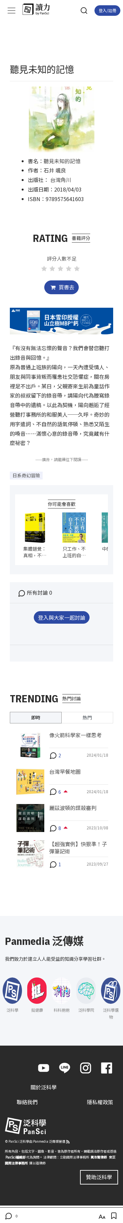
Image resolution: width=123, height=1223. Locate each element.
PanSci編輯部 (16, 1157)
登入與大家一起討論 (61, 617)
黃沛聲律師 (99, 1157)
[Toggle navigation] (11, 10)
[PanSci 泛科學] (39, 9)
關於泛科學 (44, 1087)
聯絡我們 (27, 1102)
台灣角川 (60, 180)
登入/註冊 (107, 10)
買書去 (65, 287)
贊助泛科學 (99, 1177)
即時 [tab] (35, 717)
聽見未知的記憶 (62, 161)
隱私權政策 (100, 1102)
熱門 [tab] (87, 717)
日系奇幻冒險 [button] (26, 475)
